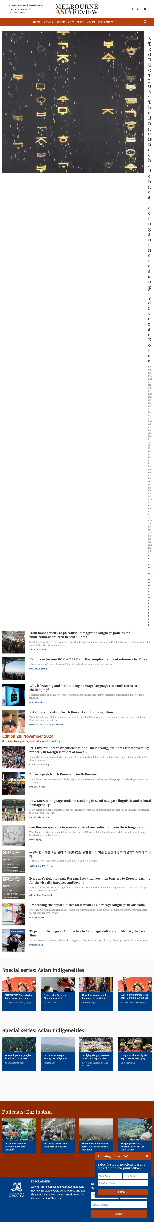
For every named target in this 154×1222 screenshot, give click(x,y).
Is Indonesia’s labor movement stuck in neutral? (15, 1146)
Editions (48, 21)
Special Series (65, 21)
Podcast (90, 21)
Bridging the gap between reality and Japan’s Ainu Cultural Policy (95, 1058)
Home (36, 21)
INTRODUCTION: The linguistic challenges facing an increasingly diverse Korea (150, 197)
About (80, 21)
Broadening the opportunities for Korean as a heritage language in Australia (87, 905)
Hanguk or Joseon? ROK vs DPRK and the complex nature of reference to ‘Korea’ (88, 659)
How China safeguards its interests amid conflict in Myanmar (95, 1146)
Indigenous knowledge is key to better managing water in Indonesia (134, 1058)
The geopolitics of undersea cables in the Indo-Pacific (132, 1146)
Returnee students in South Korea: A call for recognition (71, 712)
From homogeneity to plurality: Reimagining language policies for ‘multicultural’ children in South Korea (79, 635)
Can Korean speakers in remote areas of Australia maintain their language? (86, 827)
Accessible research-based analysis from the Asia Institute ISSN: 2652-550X (26, 9)
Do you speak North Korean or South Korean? (63, 774)
